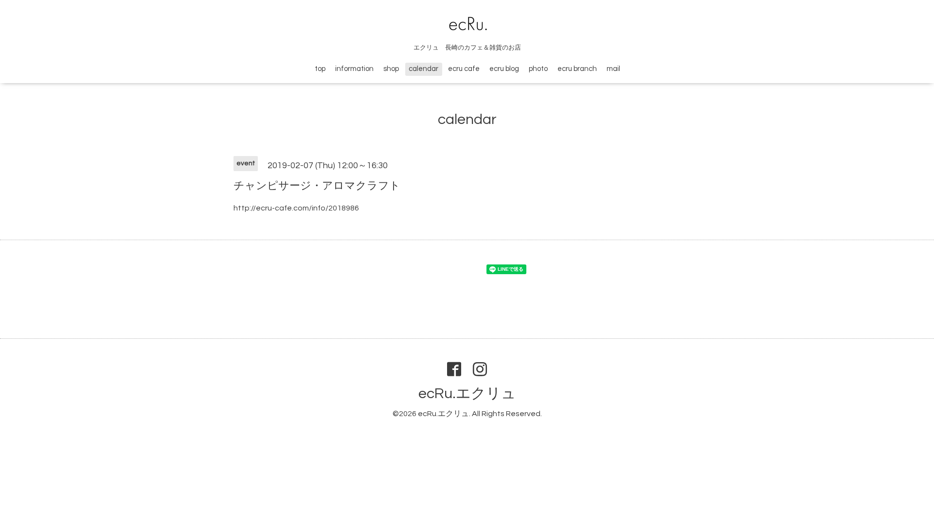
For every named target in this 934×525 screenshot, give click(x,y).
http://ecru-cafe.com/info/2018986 (296, 208)
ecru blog (504, 68)
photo (538, 68)
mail (613, 68)
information (354, 68)
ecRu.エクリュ (467, 393)
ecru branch (577, 68)
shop (391, 68)
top (320, 68)
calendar (423, 68)
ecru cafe (464, 68)
